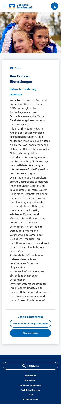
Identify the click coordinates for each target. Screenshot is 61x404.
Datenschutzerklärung (23, 89)
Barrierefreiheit (30, 399)
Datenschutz (30, 380)
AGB (30, 394)
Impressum (30, 375)
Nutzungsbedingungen (30, 385)
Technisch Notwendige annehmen (30, 323)
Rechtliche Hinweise (30, 390)
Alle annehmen (30, 333)
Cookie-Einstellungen (31, 316)
